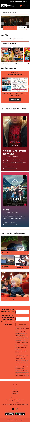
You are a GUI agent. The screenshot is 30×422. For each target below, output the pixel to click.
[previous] (2, 23)
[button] (1, 54)
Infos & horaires (10, 167)
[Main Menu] (28, 6)
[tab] (10, 39)
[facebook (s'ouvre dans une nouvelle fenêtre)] (13, 409)
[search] (24, 5)
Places (21, 27)
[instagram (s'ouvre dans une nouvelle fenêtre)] (17, 409)
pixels (26, 363)
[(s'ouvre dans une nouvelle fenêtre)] (9, 414)
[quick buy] (21, 6)
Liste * (17, 316)
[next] (27, 23)
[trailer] (9, 49)
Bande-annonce (9, 27)
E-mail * (17, 309)
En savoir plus (15, 99)
